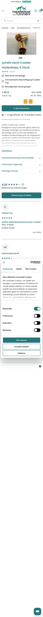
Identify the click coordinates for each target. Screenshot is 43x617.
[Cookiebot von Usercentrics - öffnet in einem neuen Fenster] (30, 262)
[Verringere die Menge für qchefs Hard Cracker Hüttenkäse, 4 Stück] (25, 101)
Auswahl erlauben (21, 347)
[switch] (37, 316)
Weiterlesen (7, 151)
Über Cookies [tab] (30, 269)
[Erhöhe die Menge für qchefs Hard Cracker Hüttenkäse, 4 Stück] (31, 101)
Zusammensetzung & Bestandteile (18, 157)
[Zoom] (33, 33)
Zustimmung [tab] (8, 269)
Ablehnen (21, 353)
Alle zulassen (21, 340)
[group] (21, 185)
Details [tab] (19, 269)
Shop (12, 28)
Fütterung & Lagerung (12, 164)
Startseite (5, 28)
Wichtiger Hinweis (10, 171)
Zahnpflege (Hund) (23, 28)
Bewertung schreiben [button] (21, 195)
